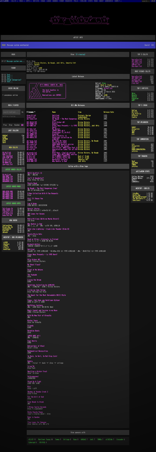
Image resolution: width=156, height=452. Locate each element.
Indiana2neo (7, 225)
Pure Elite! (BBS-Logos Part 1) (65, 148)
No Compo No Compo (59, 141)
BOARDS (55, 1)
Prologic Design (84, 115)
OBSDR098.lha (8, 181)
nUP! (133, 100)
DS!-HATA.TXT (32, 137)
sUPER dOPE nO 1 (58, 131)
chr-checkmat (8, 156)
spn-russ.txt (8, 164)
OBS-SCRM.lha (8, 178)
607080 (5, 139)
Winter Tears (33, 320)
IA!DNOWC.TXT (32, 159)
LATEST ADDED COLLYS (13, 169)
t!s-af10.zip (8, 213)
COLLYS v (14, 1)
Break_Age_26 (8, 227)
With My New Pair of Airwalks (39, 315)
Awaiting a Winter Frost (37, 371)
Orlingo (67, 439)
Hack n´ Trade (106, 85)
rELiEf (32, 439)
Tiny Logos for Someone (37, 422)
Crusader (121, 439)
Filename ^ (31, 112)
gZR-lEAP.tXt (8, 158)
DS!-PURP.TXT (32, 142)
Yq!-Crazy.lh (8, 208)
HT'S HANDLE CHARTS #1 (61, 156)
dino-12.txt (31, 115)
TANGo (100, 439)
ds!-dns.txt (31, 129)
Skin (133, 93)
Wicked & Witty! (34, 244)
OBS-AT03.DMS (8, 191)
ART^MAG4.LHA (8, 195)
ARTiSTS (36, 1)
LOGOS (49, 1)
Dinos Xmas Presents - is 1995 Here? (42, 254)
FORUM (61, 1)
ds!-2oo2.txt (32, 119)
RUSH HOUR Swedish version (63, 144)
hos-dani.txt (137, 66)
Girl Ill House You (35, 198)
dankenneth (7, 229)
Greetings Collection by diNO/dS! (41, 285)
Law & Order (32, 203)
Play (5, 125)
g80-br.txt (136, 64)
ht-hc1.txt (108, 88)
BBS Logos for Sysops (60, 146)
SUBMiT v (118, 1)
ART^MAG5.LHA (8, 196)
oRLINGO (135, 163)
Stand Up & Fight (34, 381)
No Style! (56, 129)
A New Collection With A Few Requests (43, 193)
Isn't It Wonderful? (36, 178)
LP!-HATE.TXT (137, 81)
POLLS (76, 1)
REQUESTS (68, 1)
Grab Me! (55, 134)
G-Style (135, 115)
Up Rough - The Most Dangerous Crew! (42, 188)
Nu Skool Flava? (34, 265)
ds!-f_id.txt (32, 132)
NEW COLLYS (13, 147)
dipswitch (135, 129)
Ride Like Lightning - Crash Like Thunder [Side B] (48, 229)
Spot (4, 142)
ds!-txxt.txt (32, 148)
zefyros (135, 151)
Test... (10, 75)
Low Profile (136, 114)
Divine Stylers (40, 63)
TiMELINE (83, 1)
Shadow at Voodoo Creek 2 (38, 392)
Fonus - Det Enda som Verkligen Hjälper (44, 300)
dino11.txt (31, 117)
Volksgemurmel (33, 376)
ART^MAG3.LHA (8, 193)
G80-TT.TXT (7, 154)
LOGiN (153, 1)
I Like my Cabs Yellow (36, 290)
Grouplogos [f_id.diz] (61, 132)
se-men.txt (136, 80)
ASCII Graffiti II (59, 136)
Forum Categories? (14, 80)
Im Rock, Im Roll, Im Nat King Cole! (42, 356)
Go (22, 112)
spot (133, 148)
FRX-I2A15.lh (8, 210)
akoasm (5, 232)
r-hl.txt (135, 83)
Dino (104, 83)
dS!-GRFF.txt (32, 136)
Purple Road (32, 183)
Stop (10, 125)
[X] (152, 45)
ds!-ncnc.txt (32, 141)
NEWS (96, 1)
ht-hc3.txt (31, 158)
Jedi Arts (60, 63)
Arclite (135, 112)
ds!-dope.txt (32, 131)
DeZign (134, 110)
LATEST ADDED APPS (13, 203)
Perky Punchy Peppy (35, 412)
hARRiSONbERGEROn (138, 149)
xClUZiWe (110, 439)
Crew (79, 112)
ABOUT (101, 1)
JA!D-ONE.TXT (32, 161)
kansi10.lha (7, 215)
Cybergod (32, 442)
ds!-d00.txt (31, 126)
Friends (31, 326)
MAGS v (22, 1)
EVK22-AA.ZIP (32, 154)
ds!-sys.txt (31, 146)
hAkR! (134, 127)
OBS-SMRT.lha (8, 176)
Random (17, 125)
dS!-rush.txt (32, 144)
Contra (134, 117)
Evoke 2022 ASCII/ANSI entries (64, 154)
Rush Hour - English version (63, 153)
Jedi (92, 439)
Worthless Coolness (60, 159)
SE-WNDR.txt (7, 163)
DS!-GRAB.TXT (32, 134)
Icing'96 (31, 366)
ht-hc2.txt (7, 159)
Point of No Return (35, 270)
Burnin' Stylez (33, 209)
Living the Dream (34, 280)
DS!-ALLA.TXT (32, 122)
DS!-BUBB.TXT (32, 124)
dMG (133, 132)
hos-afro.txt (137, 59)
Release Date (109, 112)
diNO (40, 68)
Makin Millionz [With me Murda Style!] (43, 219)
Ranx (75, 439)
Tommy (58, 439)
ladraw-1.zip (8, 212)
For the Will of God (36, 397)
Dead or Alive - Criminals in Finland (43, 239)
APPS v (28, 1)
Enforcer (135, 98)
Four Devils (32, 341)
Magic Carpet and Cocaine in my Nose (42, 310)
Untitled (55, 115)
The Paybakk (32, 275)
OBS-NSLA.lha (8, 180)
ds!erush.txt (32, 153)
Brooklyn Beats (33, 331)
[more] (147, 45)
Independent (82, 117)
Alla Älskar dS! (58, 122)
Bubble (54, 124)
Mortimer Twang (45, 439)
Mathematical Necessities (38, 351)
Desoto (134, 95)
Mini (29, 387)
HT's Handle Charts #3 (61, 158)
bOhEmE (84, 439)
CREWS (43, 1)
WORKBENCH (109, 1)
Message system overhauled (16, 61)
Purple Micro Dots (59, 142)
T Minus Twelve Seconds (37, 407)
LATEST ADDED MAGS (13, 186)
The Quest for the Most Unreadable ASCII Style (47, 295)
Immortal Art (71, 63)
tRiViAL (43, 442)
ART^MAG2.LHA (8, 198)
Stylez (134, 97)
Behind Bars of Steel (36, 346)
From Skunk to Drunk (36, 402)
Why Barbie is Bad (59, 161)
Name (54, 112)
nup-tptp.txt (137, 63)
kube (4, 141)
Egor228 (5, 230)
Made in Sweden (33, 417)
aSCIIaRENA (4, 1)
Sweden (36, 64)
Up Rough (51, 63)
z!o (133, 134)
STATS (90, 1)
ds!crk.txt (31, 149)
